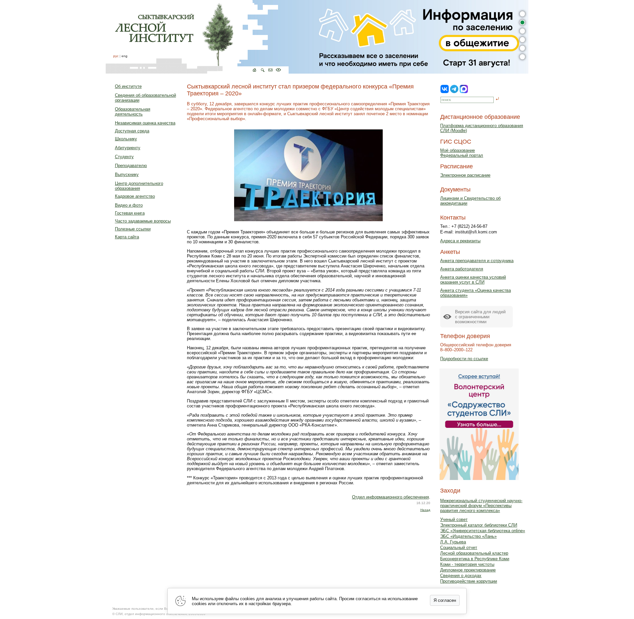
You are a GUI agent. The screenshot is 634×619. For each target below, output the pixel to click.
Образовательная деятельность (132, 112)
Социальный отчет (458, 547)
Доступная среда (132, 130)
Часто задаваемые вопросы (143, 221)
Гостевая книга (130, 213)
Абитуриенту (127, 147)
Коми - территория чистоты (467, 564)
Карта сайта (127, 236)
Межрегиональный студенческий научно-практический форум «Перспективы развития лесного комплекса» (481, 505)
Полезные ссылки (133, 228)
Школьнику (126, 138)
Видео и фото (129, 205)
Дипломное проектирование (468, 569)
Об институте (128, 86)
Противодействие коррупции (468, 581)
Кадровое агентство (135, 196)
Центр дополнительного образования (139, 186)
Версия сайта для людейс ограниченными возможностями (480, 316)
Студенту (124, 156)
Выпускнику (127, 174)
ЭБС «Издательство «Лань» (468, 536)
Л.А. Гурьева (453, 541)
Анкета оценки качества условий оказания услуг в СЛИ (473, 280)
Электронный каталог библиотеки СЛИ (478, 525)
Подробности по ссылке (464, 358)
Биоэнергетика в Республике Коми (474, 558)
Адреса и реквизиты (460, 240)
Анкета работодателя (461, 268)
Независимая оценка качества (145, 122)
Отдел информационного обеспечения (390, 497)
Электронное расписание (465, 175)
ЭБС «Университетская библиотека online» (482, 530)
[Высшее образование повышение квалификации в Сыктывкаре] (197, 37)
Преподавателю (131, 165)
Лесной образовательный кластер (474, 553)
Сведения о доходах (460, 575)
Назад (425, 510)
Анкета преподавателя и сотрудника (476, 260)
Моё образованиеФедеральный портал (461, 153)
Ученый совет (454, 519)
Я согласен (445, 600)
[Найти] (497, 99)
